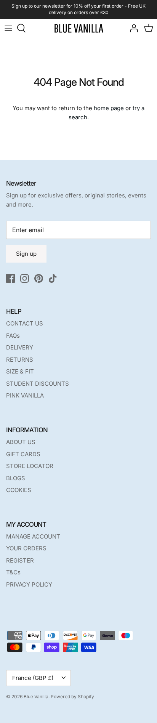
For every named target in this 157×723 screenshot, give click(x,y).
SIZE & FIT (20, 371)
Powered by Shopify (72, 696)
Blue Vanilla (36, 696)
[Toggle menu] (8, 28)
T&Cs (13, 572)
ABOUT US (20, 442)
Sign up (26, 253)
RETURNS (19, 359)
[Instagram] (24, 278)
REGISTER (20, 560)
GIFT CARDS (23, 454)
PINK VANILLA (25, 395)
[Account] (131, 28)
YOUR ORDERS (26, 548)
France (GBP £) (32, 677)
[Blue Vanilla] (78, 28)
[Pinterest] (38, 278)
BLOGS (15, 478)
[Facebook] (10, 278)
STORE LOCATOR (29, 466)
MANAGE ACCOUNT (33, 536)
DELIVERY (19, 347)
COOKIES (18, 490)
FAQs (13, 335)
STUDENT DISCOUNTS (37, 383)
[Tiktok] (52, 278)
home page (109, 108)
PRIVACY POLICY (29, 584)
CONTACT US (24, 323)
